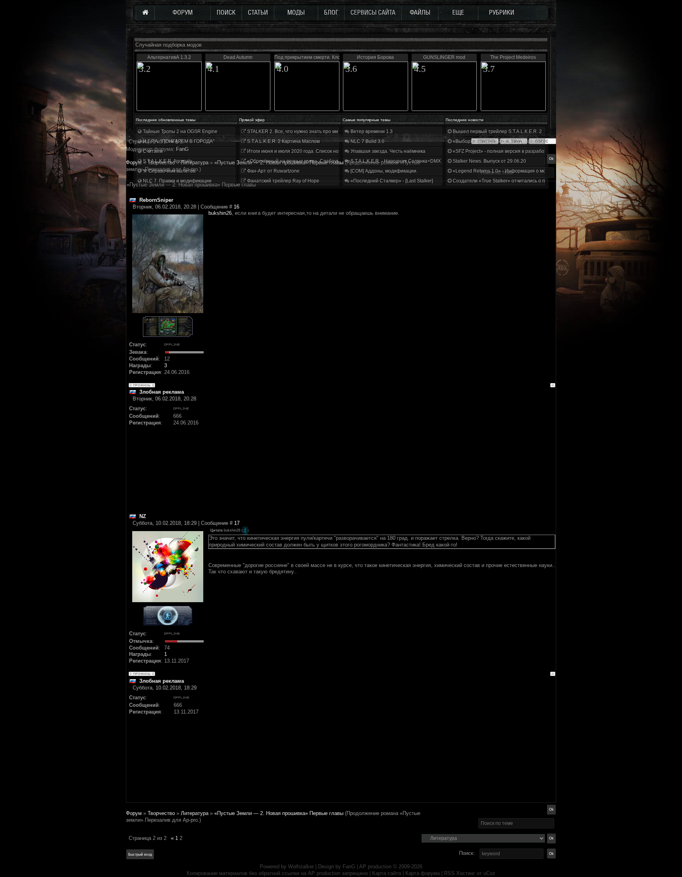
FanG (350, 866)
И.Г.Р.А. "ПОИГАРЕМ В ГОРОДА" (178, 141)
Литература (194, 813)
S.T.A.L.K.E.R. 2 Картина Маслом (283, 141)
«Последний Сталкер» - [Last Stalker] (391, 181)
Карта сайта (386, 873)
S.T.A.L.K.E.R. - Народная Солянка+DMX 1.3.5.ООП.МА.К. (413, 161)
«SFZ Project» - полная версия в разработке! (502, 151)
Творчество (161, 813)
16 (236, 207)
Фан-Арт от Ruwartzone (273, 171)
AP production (375, 866)
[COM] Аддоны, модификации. (383, 171)
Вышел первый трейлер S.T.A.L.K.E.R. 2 (497, 131)
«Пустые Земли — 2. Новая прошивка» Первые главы (278, 813)
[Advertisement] (381, 457)
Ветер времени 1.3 (371, 131)
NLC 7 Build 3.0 (366, 141)
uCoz (489, 873)
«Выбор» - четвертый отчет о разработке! (499, 141)
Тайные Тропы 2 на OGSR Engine (179, 131)
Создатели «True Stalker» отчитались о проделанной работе (521, 181)
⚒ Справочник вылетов (168, 171)
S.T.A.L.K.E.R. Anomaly (167, 161)
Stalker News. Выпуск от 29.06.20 (489, 161)
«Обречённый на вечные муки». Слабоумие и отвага (305, 161)
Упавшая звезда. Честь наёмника (387, 151)
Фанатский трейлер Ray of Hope (282, 181)
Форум (134, 162)
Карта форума (422, 873)
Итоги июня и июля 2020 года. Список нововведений (305, 151)
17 (237, 523)
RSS (449, 873)
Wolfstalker (301, 866)
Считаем (152, 151)
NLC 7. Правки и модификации (177, 181)
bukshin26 (220, 213)
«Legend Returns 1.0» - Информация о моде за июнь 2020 (517, 171)
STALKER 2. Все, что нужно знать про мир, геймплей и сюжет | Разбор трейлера (336, 131)
